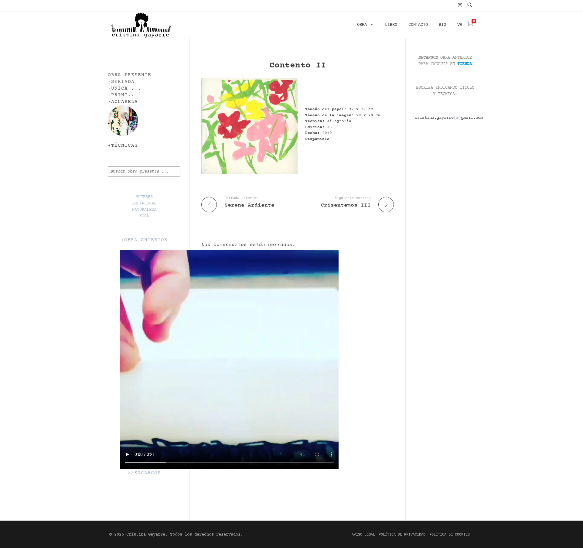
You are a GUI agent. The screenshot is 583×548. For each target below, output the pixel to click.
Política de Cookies (449, 535)
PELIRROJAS (144, 203)
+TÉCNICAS (123, 145)
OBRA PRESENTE (129, 75)
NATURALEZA (144, 209)
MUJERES (144, 197)
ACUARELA (124, 101)
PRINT (119, 95)
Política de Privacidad (402, 535)
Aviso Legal (363, 535)
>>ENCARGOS (144, 473)
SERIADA (123, 81)
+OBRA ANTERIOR (144, 240)
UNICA (119, 88)
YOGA (144, 216)
